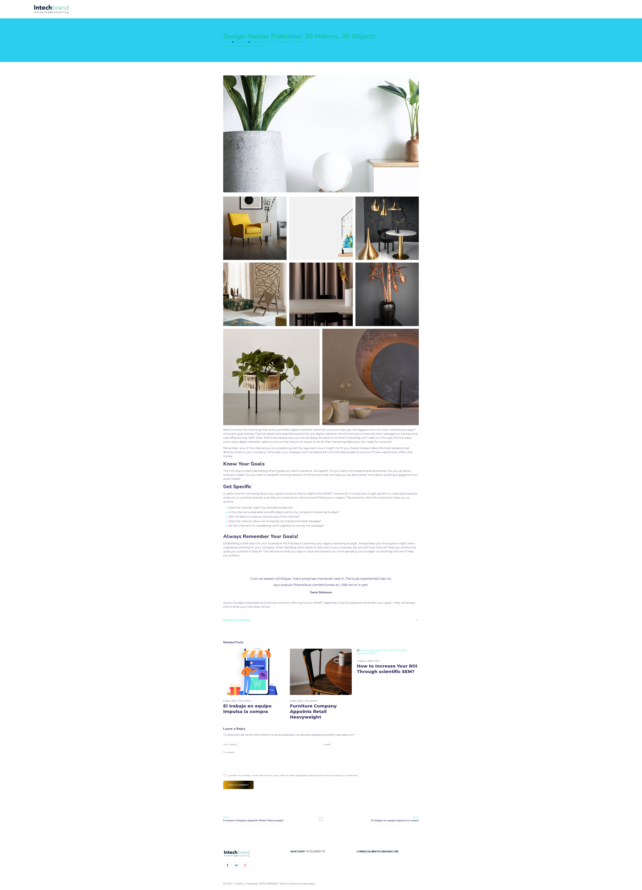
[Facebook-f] (227, 865)
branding (229, 620)
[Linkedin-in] (236, 865)
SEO (377, 660)
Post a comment (238, 785)
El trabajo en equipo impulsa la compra (247, 708)
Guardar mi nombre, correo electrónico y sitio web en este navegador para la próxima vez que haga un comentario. (293, 775)
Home (227, 42)
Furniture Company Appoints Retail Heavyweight (313, 711)
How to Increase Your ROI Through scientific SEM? (387, 668)
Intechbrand (245, 46)
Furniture (240, 42)
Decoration (244, 700)
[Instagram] (245, 865)
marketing (243, 620)
